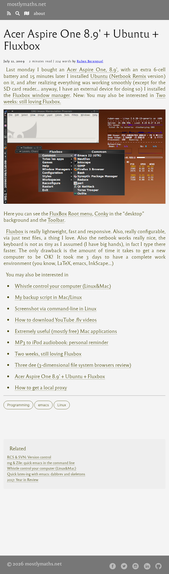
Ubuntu (99, 76)
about (39, 13)
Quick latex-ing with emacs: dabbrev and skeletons (46, 474)
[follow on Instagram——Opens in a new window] (137, 564)
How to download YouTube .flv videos (56, 319)
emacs (43, 405)
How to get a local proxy (41, 387)
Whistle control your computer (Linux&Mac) (63, 286)
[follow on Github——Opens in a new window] (160, 564)
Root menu (80, 213)
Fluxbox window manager (41, 95)
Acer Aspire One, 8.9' (92, 69)
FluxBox (58, 213)
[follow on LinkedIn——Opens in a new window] (148, 564)
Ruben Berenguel (90, 61)
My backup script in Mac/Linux (48, 297)
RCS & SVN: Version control (29, 457)
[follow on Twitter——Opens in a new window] (125, 564)
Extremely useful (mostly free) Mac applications (66, 331)
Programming (18, 405)
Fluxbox (14, 231)
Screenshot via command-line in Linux (55, 308)
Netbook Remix (128, 76)
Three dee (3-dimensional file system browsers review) (73, 364)
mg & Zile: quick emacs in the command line (41, 462)
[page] (9, 13)
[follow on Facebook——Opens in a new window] (114, 564)
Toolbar (56, 219)
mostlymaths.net (26, 4)
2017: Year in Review (22, 479)
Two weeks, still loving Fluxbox (48, 353)
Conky (101, 213)
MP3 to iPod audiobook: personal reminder (61, 342)
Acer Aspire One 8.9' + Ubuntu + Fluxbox (60, 376)
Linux (61, 405)
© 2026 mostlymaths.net (34, 563)
